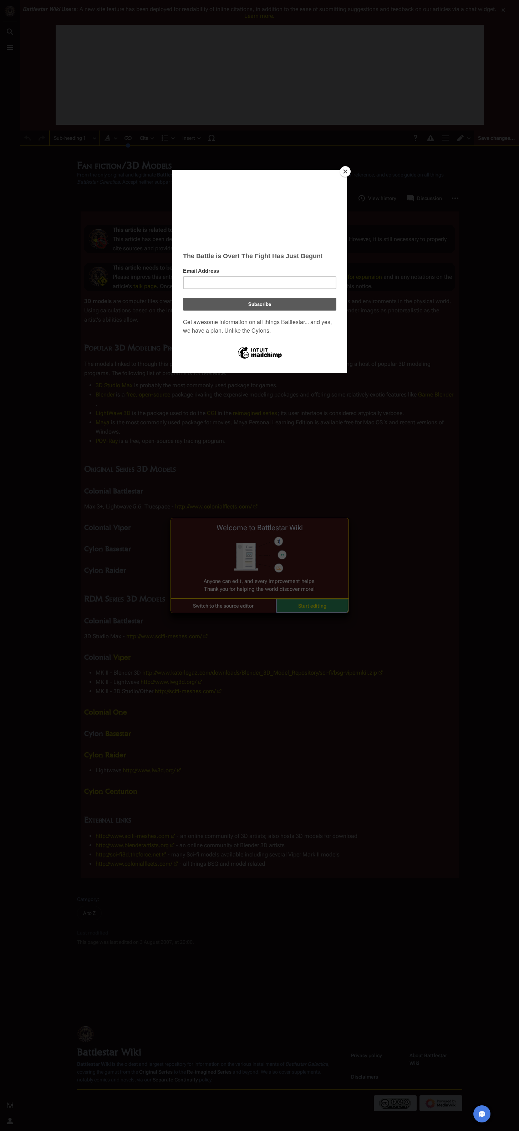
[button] (223, 606)
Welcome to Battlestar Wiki (260, 527)
